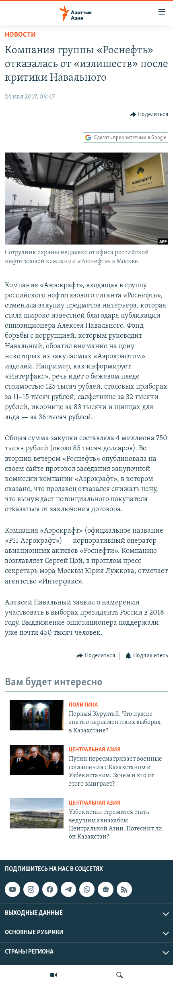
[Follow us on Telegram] (68, 889)
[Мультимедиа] (53, 975)
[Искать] (119, 975)
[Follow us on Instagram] (31, 889)
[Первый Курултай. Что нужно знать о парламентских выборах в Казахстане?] (37, 715)
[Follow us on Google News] (105, 889)
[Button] (149, 114)
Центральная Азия (95, 750)
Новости (20, 35)
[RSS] (124, 889)
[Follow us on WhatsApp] (87, 889)
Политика (83, 705)
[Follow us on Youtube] (12, 889)
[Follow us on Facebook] (50, 889)
